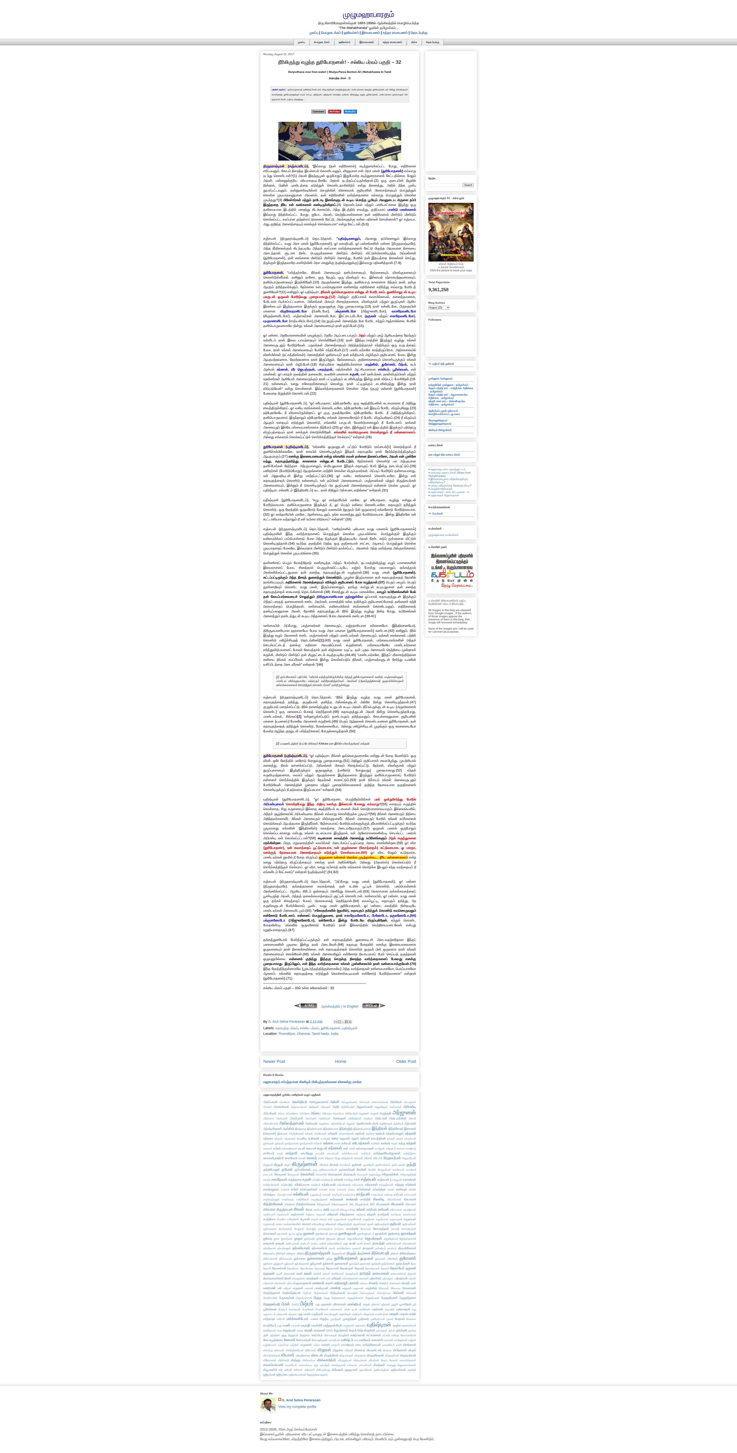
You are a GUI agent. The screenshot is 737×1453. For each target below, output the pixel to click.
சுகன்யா (317, 1209)
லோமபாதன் (303, 1340)
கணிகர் (375, 1143)
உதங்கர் (360, 1133)
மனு (300, 1314)
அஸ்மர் (412, 1118)
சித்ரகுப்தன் (323, 1204)
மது (414, 1309)
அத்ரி (335, 1106)
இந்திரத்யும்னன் (362, 1128)
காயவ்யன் (333, 1153)
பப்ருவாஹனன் (302, 1283)
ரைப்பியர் (317, 1335)
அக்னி (334, 1102)
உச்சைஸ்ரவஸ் (346, 1133)
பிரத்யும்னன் (337, 1293)
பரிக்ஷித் (373, 1283)
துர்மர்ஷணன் (302, 1263)
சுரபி (330, 1219)
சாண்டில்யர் (349, 1194)
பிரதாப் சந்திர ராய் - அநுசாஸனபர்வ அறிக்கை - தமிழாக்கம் (448, 396)
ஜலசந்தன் (286, 1238)
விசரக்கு (268, 1350)
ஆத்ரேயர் (398, 1123)
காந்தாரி (291, 1153)
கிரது (337, 1158)
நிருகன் (412, 1273)
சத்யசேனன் (344, 1184)
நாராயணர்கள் (398, 1273)
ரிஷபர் (353, 1330)
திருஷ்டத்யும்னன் (359, 1253)
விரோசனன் (269, 1360)
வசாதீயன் (334, 1340)
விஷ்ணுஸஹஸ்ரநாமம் (439, 423)
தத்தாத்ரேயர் (334, 1243)
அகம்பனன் (270, 1102)
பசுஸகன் (363, 1278)
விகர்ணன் (409, 1344)
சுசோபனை (396, 1209)
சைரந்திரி (352, 1228)
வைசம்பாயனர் (273, 1365)
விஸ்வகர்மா (308, 1360)
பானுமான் (358, 1288)
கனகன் (267, 1148)
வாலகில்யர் (388, 1344)
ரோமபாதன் (331, 1335)
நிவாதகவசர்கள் (273, 1278)
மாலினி (314, 1318)
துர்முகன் (316, 1263)
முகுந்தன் (335, 1318)
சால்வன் (352, 1199)
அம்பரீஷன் (270, 1113)
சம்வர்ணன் (364, 1189)
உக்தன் (309, 1133)
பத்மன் (412, 1278)
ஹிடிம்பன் (269, 1374)
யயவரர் (296, 1325)
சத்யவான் (371, 1184)
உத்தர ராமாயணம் (395, 33)
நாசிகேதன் (337, 1273)
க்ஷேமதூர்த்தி (408, 1174)
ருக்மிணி (401, 1330)
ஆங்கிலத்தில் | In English (339, 1006)
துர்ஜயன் (278, 1263)
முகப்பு (313, 33)
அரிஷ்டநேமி (351, 1113)
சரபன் (391, 1189)
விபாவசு (387, 1350)
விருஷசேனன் (375, 1355)
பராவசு (363, 1283)
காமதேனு (307, 1153)
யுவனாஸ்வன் (409, 1325)
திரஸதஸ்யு (269, 1253)
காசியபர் (268, 1153)
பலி (279, 1288)
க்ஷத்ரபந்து (374, 1174)
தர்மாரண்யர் (319, 1248)
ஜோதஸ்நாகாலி (408, 1238)
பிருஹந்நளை (407, 1297)
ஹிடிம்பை (282, 1374)
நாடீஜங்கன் (351, 1273)
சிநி (351, 1204)
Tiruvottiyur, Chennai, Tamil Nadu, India (308, 1034)
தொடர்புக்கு (419, 33)
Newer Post (274, 1061)
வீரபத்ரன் (374, 1360)
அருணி (374, 1113)
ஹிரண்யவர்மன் (297, 1374)
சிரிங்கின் (269, 1209)
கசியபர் (346, 1143)
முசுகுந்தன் (350, 1318)
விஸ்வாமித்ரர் (326, 1360)
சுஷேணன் (330, 1224)
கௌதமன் (335, 1174)
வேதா (384, 1360)
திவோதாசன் (270, 1258)
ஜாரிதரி (320, 1238)
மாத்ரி (412, 1314)
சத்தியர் (315, 1184)
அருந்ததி (385, 1113)
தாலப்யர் (392, 1248)
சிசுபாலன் (410, 1199)
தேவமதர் (320, 1268)
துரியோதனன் (330, 1028)
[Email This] (335, 1022)
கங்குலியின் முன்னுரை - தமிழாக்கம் (448, 384)
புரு (318, 1304)
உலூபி (355, 1138)
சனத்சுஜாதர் (271, 1189)
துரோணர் (407, 1258)
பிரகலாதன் (409, 1288)
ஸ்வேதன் (337, 1369)
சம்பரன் (323, 1189)
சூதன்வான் (359, 1224)
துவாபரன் (365, 1263)
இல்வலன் (282, 1133)
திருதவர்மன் (339, 1253)
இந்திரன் (379, 1128)
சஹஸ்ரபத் (315, 1194)
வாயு (358, 1344)
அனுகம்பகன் (364, 1106)
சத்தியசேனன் (271, 1184)
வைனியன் (291, 1365)
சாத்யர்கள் (377, 1194)
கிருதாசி (268, 1164)
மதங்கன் (377, 1309)
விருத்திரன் (331, 1355)
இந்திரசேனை (330, 1128)
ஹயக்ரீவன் (365, 1369)
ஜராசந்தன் (408, 1233)
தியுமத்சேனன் (407, 1248)
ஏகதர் (400, 1138)
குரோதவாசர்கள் (328, 1169)
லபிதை (395, 1335)
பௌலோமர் (322, 1309)
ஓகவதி (279, 1143)
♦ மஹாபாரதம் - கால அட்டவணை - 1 (448, 491)
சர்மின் (412, 1189)
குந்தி (411, 1164)
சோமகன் (366, 1228)
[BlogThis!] (339, 1022)
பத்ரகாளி (268, 1283)
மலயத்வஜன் (331, 1314)
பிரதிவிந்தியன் (291, 1293)
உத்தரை (268, 1138)
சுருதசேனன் (355, 1219)
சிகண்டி (378, 1199)
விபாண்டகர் (374, 1350)
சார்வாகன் (336, 1199)
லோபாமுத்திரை (273, 1340)
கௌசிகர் (308, 1174)
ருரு (284, 1335)
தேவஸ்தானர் (372, 1268)
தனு (345, 1243)
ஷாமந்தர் (325, 1365)
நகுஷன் (268, 1273)
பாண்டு (335, 1288)
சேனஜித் (311, 1228)
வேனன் (393, 1360)
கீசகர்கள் (345, 1164)
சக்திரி (316, 1179)
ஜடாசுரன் (283, 1233)
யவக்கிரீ (316, 1325)
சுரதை (323, 1219)
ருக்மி (391, 1330)
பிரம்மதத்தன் (367, 1293)
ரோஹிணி (343, 1335)
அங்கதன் (364, 1102)
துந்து (329, 1258)
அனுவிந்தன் (381, 1106)
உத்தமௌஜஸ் (394, 1133)
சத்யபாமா (357, 1184)
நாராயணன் (381, 1273)
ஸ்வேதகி (310, 1369)
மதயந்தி (389, 1309)
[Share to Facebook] (346, 1022)
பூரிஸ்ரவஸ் (270, 1309)
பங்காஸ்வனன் (350, 1278)
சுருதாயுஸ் (410, 1219)
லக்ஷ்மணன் (357, 1335)
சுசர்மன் (383, 1209)
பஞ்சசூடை (388, 1278)
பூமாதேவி (405, 1304)
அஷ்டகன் (381, 1118)
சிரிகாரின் (410, 1204)
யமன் (286, 1325)
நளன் (308, 1273)
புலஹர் (366, 1304)
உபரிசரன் (313, 1138)
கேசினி (361, 1169)
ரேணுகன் (293, 1335)
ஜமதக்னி (381, 1233)
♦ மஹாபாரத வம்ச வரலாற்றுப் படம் (447, 469)
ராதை (300, 1330)
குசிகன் (357, 1164)
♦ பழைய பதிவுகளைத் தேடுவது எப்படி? (449, 485)
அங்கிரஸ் (396, 1102)
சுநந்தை (360, 1214)
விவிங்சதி (283, 1360)
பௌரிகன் (308, 1309)
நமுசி (279, 1273)
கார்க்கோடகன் (350, 1153)
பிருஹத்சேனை (355, 1297)
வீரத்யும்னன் (360, 1360)
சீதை (309, 1209)
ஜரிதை (267, 1238)
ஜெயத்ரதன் (373, 1238)
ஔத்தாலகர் (292, 1143)
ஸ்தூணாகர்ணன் (406, 1365)
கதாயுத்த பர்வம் (286, 1028)
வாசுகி (325, 1344)
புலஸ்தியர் (354, 1304)
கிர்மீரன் (324, 1164)
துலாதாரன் (341, 1263)
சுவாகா (306, 1224)
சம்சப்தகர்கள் (308, 1189)
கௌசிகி (321, 1174)
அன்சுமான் (396, 1106)
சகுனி (306, 1179)
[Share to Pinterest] (350, 1022)
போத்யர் (282, 1309)
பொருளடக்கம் (331, 33)
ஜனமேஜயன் (347, 1233)
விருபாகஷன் (346, 1355)
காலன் (302, 1158)
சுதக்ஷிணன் (409, 1209)
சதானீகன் (409, 1179)
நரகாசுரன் (289, 1273)
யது (279, 1325)
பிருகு (318, 1298)
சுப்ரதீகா (281, 1219)
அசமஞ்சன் (410, 1102)
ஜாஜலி (298, 1238)
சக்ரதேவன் (327, 1179)
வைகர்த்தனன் (408, 1360)
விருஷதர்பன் (392, 1355)
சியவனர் (397, 1204)
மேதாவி (400, 1318)
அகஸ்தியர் (299, 1102)
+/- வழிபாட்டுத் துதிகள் (441, 363)
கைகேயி (411, 1169)
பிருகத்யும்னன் (304, 1297)
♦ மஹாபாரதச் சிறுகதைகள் (443, 495)
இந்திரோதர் (396, 1128)
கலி (345, 1148)
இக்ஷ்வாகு (300, 1128)
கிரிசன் (368, 1158)
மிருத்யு (324, 1318)
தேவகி (267, 1268)
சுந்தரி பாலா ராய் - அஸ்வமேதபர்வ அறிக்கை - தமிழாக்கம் (446, 403)
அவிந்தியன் (354, 1118)
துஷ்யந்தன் (403, 1263)
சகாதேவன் (279, 1179)
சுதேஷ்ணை (347, 1214)
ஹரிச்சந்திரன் (381, 1369)
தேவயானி (332, 1268)
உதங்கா (370, 1133)
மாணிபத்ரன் (381, 1314)
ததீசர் (322, 1243)
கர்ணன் (335, 1148)
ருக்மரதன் (381, 1330)
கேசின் (372, 1169)
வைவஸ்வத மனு (308, 1365)
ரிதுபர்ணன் (341, 1330)
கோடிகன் (280, 1174)
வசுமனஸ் (377, 1340)
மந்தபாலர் (282, 1314)
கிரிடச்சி (377, 1158)
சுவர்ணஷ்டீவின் (292, 1224)
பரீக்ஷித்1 (383, 1283)
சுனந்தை (396, 1214)
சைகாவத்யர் (325, 1228)
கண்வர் (385, 1143)
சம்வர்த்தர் (379, 1189)
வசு (356, 1340)
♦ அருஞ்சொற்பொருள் (440, 488)
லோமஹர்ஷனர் (320, 1340)
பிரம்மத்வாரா (384, 1293)
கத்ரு (402, 1143)
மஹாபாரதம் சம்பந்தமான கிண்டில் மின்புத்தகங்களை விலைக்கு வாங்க (312, 1082)
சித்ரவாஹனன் (339, 1204)
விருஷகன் (360, 1355)
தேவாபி (385, 1268)
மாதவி (404, 1314)
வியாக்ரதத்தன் (271, 1355)
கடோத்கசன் (361, 1143)
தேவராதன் (347, 1268)
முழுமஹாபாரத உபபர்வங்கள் (443, 534)
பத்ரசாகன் (280, 1283)
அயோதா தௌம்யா (333, 1113)
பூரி (414, 1304)
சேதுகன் (299, 1228)
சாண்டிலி (337, 1194)
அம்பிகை (305, 1113)
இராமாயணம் (371, 33)
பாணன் (309, 1288)
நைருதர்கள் (298, 1278)
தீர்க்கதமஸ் (285, 1258)
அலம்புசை (311, 1118)
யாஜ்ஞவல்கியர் (332, 1325)
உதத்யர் (380, 1133)
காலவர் (312, 1158)
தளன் (332, 1248)
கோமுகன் (293, 1174)
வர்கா (317, 1344)
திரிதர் (300, 1253)
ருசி (265, 1335)
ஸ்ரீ (281, 1369)
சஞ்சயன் (368, 1179)
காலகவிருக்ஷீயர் (273, 1158)
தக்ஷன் (280, 1243)
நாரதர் (365, 1273)
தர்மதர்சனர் (409, 1243)
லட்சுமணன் (374, 1335)
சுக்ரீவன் (371, 1209)
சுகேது (343, 1209)
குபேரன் (287, 1169)
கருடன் (322, 1148)
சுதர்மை (310, 1214)
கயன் (301, 1148)
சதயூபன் (397, 1179)
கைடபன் (268, 1174)
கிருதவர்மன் (392, 1158)
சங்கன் (338, 1179)
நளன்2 (317, 1273)
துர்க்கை (268, 1263)
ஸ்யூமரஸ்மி (270, 1369)
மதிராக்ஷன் (403, 1309)
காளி (321, 1158)
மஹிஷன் (357, 1314)
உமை (334, 1138)
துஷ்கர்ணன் (388, 1263)
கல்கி (352, 1148)
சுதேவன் (332, 1214)
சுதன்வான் (283, 1214)
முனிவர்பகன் (378, 1318)
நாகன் (326, 1273)
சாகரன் (326, 1194)
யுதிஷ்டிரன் (349, 1028)
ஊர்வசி (365, 1138)
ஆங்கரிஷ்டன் (338, 1123)
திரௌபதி (380, 1253)
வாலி (399, 1344)
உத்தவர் (278, 1138)
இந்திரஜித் (346, 1128)
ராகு (279, 1330)
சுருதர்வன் (368, 1219)
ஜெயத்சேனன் (355, 1238)
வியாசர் (287, 1355)
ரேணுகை (305, 1335)
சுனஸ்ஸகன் (409, 1214)
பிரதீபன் (307, 1293)
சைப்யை (339, 1228)
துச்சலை (299, 1258)
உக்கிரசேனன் (296, 1133)
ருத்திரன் (275, 1335)
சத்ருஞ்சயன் (386, 1184)
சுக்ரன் (360, 1209)
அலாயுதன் (339, 1118)
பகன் (322, 1278)
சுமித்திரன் (293, 1219)
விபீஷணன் (400, 1350)
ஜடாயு (292, 1233)
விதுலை (338, 1350)
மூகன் (390, 1318)
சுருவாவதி (269, 1224)
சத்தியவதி (329, 1184)
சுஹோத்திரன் (344, 1224)
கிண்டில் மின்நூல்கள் (440, 429)
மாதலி (393, 1314)
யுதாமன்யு (360, 1325)
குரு (315, 1169)
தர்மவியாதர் (301, 1248)
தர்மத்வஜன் (284, 1248)
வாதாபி (335, 1344)
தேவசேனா (293, 1268)
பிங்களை (396, 1288)
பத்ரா (289, 1283)
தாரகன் (356, 1248)
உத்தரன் (410, 1133)
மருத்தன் (317, 1314)
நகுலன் (411, 1268)
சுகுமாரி (334, 1209)
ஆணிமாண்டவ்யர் (367, 1123)
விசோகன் (310, 1350)
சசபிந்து (348, 1179)
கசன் (337, 1143)
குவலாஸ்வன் (347, 1169)
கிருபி (287, 1164)
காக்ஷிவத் (410, 1148)
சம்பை (351, 1189)
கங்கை (328, 1143)
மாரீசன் (281, 1318)
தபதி (352, 1243)
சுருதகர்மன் (340, 1219)
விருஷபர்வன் (408, 1355)
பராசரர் (354, 1283)
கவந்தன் (380, 1148)
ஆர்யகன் (410, 1123)
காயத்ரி (320, 1153)
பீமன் (285, 1303)
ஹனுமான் (351, 1369)
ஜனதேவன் (322, 1233)
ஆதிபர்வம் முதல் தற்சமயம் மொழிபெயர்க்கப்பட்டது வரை (444, 412)
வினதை (359, 1350)
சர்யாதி (281, 1194)
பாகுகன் (298, 1288)
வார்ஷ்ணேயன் (372, 1344)
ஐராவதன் (268, 1143)
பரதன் (329, 1283)
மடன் (354, 1309)
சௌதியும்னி (409, 1228)
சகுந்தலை (295, 1179)
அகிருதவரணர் (318, 1102)
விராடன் (317, 1355)
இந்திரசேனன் (314, 1128)
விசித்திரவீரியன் (295, 1350)
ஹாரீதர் (412, 1369)
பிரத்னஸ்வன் (321, 1293)
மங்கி (347, 1309)
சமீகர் (294, 1189)
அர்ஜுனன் (404, 1112)
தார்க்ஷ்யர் (380, 1248)
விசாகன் (279, 1350)
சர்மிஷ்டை (269, 1194)
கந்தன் (411, 1143)
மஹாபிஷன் (345, 1314)
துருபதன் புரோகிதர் (386, 1258)
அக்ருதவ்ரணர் (349, 1102)
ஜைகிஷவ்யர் (391, 1238)
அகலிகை (284, 1102)
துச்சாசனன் (315, 1258)
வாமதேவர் (347, 1344)
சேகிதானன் (285, 1228)
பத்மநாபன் (401, 1278)
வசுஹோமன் (400, 1340)
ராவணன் (320, 1330)
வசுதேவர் (364, 1340)
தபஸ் (360, 1243)
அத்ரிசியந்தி (347, 1106)
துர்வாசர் (328, 1263)
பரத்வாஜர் (341, 1283)
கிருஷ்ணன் (305, 1164)
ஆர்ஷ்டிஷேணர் (272, 1128)
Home (340, 1061)
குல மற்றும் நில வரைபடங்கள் (444, 454)
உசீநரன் (332, 1133)
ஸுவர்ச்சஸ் (365, 1365)
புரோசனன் (339, 1304)
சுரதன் (314, 1219)
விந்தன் (349, 1350)
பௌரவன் (294, 1309)
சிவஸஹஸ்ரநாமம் (437, 420)
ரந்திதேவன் (269, 1330)
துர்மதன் (289, 1263)
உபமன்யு (302, 1138)
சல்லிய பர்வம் (309, 1028)
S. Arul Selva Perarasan (301, 1400)
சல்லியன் (301, 1194)
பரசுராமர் (318, 1283)
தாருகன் (368, 1248)
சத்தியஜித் (287, 1184)
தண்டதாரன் (292, 1243)
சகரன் (267, 1179)
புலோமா (375, 1304)
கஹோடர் (391, 1148)
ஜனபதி (333, 1233)
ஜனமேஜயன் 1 (365, 1233)
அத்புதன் (326, 1106)
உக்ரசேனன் (320, 1133)
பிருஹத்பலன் (372, 1297)
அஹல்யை (324, 1123)
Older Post (406, 1061)
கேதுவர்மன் (384, 1169)
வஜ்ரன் (412, 1340)
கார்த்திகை (409, 1153)
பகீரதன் (336, 1278)
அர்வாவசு (268, 1118)
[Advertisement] (451, 110)
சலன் (289, 1194)
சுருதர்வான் (382, 1219)
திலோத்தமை (408, 1253)
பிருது (327, 1297)
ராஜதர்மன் (289, 1330)
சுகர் (326, 1209)
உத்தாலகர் (290, 1138)
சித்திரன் (290, 1204)
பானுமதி (346, 1288)
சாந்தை (388, 1194)
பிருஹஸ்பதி (271, 1304)
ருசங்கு (412, 1330)
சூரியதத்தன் (381, 1224)
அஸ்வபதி (311, 1123)
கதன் (394, 1143)
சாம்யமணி (410, 1194)
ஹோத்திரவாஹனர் (317, 1374)
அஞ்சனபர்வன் (299, 1106)
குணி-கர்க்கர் (382, 1164)
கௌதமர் (350, 1174)
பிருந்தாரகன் (338, 1297)
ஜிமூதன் (331, 1238)
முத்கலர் (363, 1318)
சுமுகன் (305, 1219)
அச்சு (414, 42)
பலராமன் (269, 1288)
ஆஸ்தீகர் (288, 1128)
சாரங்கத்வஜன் (271, 1199)
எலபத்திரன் (378, 1138)
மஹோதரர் (368, 1314)
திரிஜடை (291, 1253)
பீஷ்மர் (307, 1303)
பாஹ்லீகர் (371, 1288)
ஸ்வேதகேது (323, 1369)
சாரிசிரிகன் (302, 1199)
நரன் (299, 1273)
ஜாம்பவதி (309, 1238)
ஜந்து (299, 1233)
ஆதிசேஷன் (385, 1123)
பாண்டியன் (321, 1288)
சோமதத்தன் (381, 1228)
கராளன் (311, 1148)
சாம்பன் (398, 1194)
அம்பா (281, 1113)
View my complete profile (297, 1407)
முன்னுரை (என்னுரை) (440, 378)
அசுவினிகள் (281, 1106)
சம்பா (332, 1189)
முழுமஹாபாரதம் (368, 14)
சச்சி (357, 1179)
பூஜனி (394, 1304)
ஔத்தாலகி (306, 1143)
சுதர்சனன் (297, 1214)
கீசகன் (334, 1164)
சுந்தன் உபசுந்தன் (378, 1214)
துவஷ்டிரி (354, 1263)
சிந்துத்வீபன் (362, 1204)
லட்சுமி (386, 1335)
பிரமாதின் (352, 1293)
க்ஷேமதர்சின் (390, 1174)
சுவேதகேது (318, 1224)
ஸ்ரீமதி (288, 1369)
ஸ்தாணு (391, 1365)
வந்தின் (294, 1344)
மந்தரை (292, 1314)
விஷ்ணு (296, 1360)
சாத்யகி (363, 1194)
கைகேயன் (399, 1169)
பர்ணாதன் (394, 1283)
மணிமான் (364, 1309)
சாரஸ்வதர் (288, 1199)
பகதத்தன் (312, 1278)
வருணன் (306, 1344)
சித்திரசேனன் (273, 1204)
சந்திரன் (411, 1184)
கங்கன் (318, 1143)
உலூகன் (345, 1138)
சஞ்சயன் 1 (385, 1179)
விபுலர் (412, 1350)
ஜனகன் (308, 1233)
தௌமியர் (397, 1268)
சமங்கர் (285, 1189)
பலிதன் (287, 1288)
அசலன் (267, 1106)
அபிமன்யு (409, 1107)
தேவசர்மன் (279, 1268)
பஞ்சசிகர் (375, 1278)
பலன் (413, 1283)
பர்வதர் (405, 1283)
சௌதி (395, 1228)
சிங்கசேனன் (394, 1199)
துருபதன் (366, 1258)
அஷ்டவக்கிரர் (397, 1118)
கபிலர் (277, 1148)
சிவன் (299, 1209)
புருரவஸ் (326, 1304)
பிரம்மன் (398, 1293)
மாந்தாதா (269, 1318)
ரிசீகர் (329, 1330)
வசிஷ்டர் (347, 1340)
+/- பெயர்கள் (435, 513)
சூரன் (370, 1224)
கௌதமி (362, 1174)
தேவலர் (359, 1268)
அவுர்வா (368, 1118)
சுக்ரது (351, 1209)
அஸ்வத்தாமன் (291, 1123)
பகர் (328, 1278)
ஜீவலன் (341, 1238)
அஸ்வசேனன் (270, 1123)
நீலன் (287, 1278)
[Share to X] (343, 1022)
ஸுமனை (352, 1365)
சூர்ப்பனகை (270, 1228)
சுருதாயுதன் (395, 1219)
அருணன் (364, 1113)
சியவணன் (383, 1204)
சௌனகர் (269, 1233)
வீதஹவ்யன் (345, 1360)
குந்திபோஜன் (271, 1169)
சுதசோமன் (269, 1214)
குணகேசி (368, 1164)
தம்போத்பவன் (394, 1243)
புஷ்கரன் (385, 1304)
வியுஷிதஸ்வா (303, 1355)
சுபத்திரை (269, 1219)
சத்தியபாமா (302, 1184)
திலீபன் (395, 1253)
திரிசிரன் (281, 1253)
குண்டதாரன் (398, 1164)
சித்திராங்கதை (305, 1204)
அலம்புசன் (296, 1118)
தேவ (413, 1263)
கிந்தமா (329, 1158)
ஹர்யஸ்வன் (398, 1369)
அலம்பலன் (282, 1118)
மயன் (307, 1314)
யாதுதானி (348, 1325)
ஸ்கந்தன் (379, 1365)
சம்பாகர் (341, 1189)
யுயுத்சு (397, 1325)
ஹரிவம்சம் (351, 33)
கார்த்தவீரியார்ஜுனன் (387, 1153)
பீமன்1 (295, 1304)
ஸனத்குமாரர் (338, 1365)
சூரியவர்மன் (409, 1224)
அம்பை (316, 1113)
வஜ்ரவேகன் (269, 1344)
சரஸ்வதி (401, 1189)
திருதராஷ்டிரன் (317, 1253)
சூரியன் (395, 1224)
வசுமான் (388, 1340)
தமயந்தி (379, 1243)
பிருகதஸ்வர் (286, 1297)
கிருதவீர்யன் (409, 1158)
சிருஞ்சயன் (285, 1209)
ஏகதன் (391, 1138)
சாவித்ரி (365, 1199)
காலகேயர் (291, 1158)
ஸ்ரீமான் (298, 1369)
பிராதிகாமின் (270, 1297)
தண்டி (314, 1243)
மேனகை (411, 1318)
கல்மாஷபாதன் (365, 1148)
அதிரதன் (313, 1106)
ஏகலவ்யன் (410, 1138)
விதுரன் (324, 1349)
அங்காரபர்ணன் (379, 1102)
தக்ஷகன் (268, 1243)
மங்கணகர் (336, 1309)
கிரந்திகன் (347, 1158)
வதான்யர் (283, 1344)
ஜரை (276, 1238)
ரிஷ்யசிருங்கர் (366, 1330)
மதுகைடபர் (269, 1314)
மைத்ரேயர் (269, 1325)
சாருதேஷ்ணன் (319, 1199)
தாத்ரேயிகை (344, 1248)
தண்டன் (305, 1243)
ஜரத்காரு (394, 1233)
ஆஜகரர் (350, 1123)
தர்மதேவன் (269, 1248)
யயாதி (305, 1325)
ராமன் (308, 1330)
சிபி (372, 1204)
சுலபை (279, 1224)
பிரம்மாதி (411, 1293)
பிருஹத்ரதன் (389, 1297)
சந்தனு (399, 1184)
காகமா (401, 1148)
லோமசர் (289, 1340)
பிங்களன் (384, 1288)
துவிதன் (376, 1263)
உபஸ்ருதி (325, 1138)
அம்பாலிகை (291, 1113)
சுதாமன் (321, 1214)
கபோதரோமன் (289, 1148)
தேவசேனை (307, 1268)
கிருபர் (278, 1165)
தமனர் (367, 1243)
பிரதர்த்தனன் (271, 1293)
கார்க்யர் (365, 1153)
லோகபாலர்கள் (408, 1335)
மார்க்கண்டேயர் (297, 1319)
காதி (280, 1153)
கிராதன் (358, 1158)
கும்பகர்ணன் (303, 1169)
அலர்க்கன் (324, 1118)
